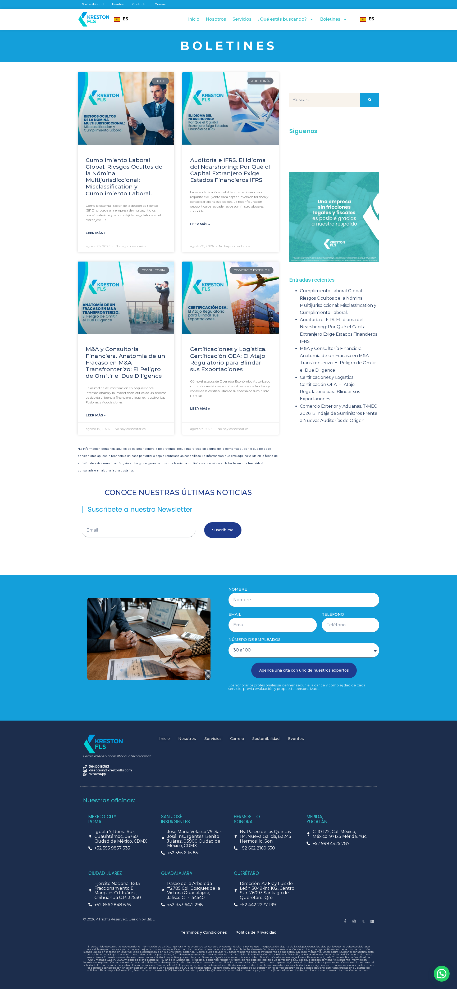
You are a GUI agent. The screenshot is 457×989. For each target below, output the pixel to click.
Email (235, 614)
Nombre (238, 589)
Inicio (193, 19)
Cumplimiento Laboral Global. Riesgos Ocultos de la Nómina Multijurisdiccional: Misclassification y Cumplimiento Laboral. (124, 177)
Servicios (242, 19)
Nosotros (216, 19)
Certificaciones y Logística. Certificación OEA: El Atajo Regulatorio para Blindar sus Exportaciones (228, 359)
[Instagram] (354, 921)
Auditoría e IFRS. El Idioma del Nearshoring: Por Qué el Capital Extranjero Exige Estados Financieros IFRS (230, 170)
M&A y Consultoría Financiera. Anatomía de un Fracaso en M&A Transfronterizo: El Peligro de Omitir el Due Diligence (125, 362)
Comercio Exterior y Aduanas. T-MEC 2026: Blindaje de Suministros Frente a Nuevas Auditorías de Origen (338, 413)
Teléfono (333, 614)
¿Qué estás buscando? (282, 19)
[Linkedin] (372, 921)
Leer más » (96, 233)
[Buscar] (369, 100)
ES (125, 19)
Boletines (330, 19)
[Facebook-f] (345, 921)
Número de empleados (255, 639)
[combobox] (121, 19)
